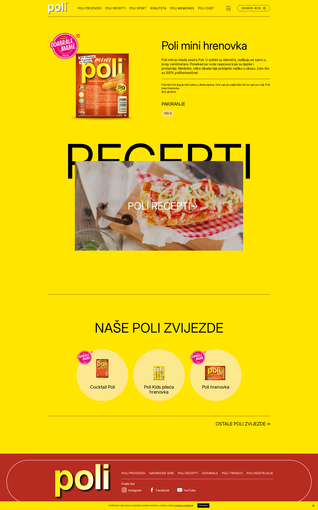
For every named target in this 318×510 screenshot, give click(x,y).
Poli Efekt (137, 8)
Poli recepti (115, 8)
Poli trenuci (232, 473)
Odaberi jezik (251, 8)
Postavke (203, 505)
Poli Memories (182, 8)
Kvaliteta (158, 8)
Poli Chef (206, 8)
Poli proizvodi (90, 8)
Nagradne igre (161, 473)
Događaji (210, 473)
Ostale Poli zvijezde (241, 424)
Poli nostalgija (260, 473)
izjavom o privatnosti (184, 505)
